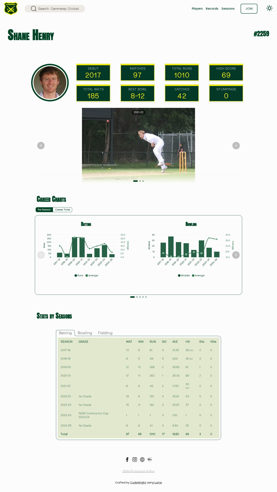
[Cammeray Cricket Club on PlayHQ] (150, 459)
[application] (86, 253)
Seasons (228, 8)
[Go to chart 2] (137, 297)
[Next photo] (236, 145)
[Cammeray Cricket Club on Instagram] (134, 459)
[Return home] (11, 9)
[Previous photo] (41, 145)
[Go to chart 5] (146, 297)
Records (212, 8)
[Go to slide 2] (140, 181)
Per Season (44, 209)
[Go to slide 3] (143, 181)
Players (197, 8)
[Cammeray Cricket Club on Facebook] (127, 459)
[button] (78, 275)
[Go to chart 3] (140, 297)
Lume (158, 482)
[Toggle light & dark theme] (269, 8)
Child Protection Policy (138, 471)
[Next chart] (236, 255)
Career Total (62, 209)
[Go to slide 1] (135, 181)
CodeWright (138, 482)
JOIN (249, 8)
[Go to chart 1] (132, 297)
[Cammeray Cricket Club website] (142, 459)
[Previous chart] (41, 255)
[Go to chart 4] (143, 297)
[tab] (65, 333)
